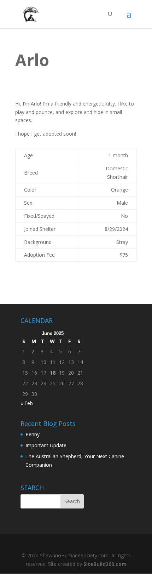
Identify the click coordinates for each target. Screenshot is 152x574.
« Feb (27, 403)
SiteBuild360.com (105, 564)
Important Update (45, 445)
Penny (32, 434)
